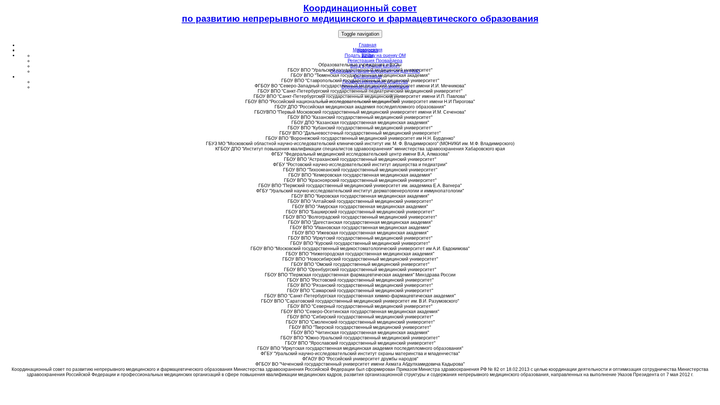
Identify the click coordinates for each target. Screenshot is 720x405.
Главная (367, 45)
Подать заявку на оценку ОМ (375, 55)
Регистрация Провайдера (375, 60)
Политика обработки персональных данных (360, 383)
